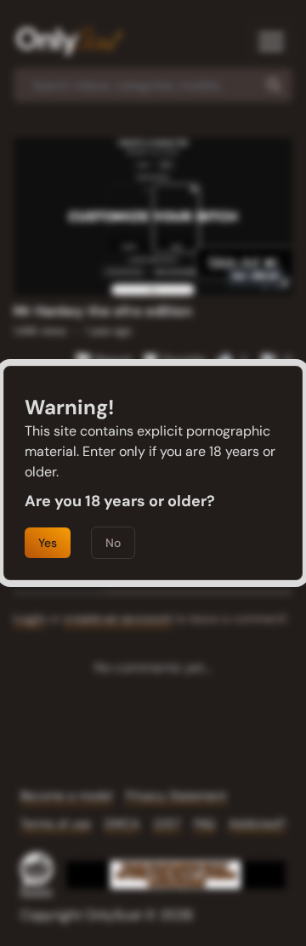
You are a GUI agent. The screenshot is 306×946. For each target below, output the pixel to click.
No (113, 542)
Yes (47, 542)
